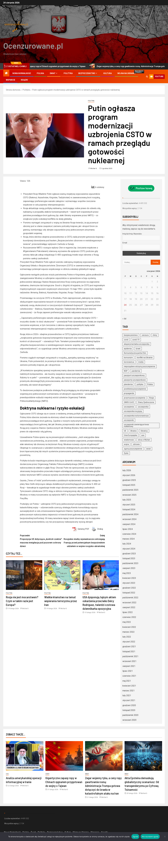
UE (125, 431)
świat (148, 449)
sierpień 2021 (128, 666)
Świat (52, 73)
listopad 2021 (128, 651)
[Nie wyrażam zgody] (164, 836)
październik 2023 (130, 563)
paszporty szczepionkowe (135, 380)
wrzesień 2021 (129, 661)
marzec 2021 (128, 690)
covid (126, 340)
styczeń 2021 (128, 700)
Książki (24, 80)
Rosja (151, 398)
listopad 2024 (128, 509)
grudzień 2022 (129, 588)
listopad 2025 (128, 485)
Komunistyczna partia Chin (135, 353)
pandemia (136, 371)
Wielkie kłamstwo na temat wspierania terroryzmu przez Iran (60, 601)
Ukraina (133, 431)
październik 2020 (130, 715)
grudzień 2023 (129, 553)
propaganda (129, 393)
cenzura (145, 335)
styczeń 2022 (128, 641)
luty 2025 (126, 499)
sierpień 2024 (128, 524)
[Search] (147, 76)
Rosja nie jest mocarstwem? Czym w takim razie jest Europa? (22, 601)
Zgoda (135, 836)
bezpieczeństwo (131, 335)
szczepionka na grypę (133, 411)
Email (124, 243)
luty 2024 (126, 543)
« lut (124, 318)
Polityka (68, 73)
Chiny (47, 774)
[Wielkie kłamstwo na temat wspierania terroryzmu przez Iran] (62, 575)
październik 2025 (130, 490)
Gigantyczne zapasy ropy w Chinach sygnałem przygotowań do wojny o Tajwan (63, 781)
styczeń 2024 (128, 548)
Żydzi (126, 453)
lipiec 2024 (127, 529)
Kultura (107, 73)
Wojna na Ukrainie (126, 73)
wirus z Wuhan (144, 440)
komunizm (128, 357)
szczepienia (129, 407)
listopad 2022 (128, 592)
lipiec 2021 (127, 671)
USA (7, 774)
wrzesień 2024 (129, 519)
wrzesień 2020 (129, 720)
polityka (140, 384)
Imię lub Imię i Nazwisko (132, 234)
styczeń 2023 (128, 583)
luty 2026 (126, 470)
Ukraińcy (144, 431)
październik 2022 (130, 597)
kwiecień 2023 (129, 578)
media (140, 362)
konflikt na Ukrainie (145, 357)
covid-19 (135, 340)
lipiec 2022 (127, 612)
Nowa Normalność (21, 73)
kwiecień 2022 (129, 627)
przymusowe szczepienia (134, 398)
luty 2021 (126, 695)
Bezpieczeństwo (86, 73)
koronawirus (129, 362)
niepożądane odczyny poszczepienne (139, 366)
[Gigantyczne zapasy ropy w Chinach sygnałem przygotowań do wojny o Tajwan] (64, 756)
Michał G (93, 168)
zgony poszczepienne (133, 449)
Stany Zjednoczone (146, 402)
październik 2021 (130, 656)
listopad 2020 (128, 710)
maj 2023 (126, 573)
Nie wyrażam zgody (150, 836)
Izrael (138, 349)
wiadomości (129, 440)
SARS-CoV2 (129, 402)
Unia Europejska (130, 435)
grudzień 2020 (129, 705)
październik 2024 (130, 514)
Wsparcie (10, 80)
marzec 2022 (128, 632)
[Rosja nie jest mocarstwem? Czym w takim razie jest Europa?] (24, 575)
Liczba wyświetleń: (130, 203)
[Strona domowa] (6, 73)
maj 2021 (126, 681)
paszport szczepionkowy (134, 375)
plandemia (128, 384)
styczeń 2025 (128, 504)
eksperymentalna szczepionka (136, 344)
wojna (126, 444)
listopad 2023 (128, 558)
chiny (155, 335)
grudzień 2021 (129, 646)
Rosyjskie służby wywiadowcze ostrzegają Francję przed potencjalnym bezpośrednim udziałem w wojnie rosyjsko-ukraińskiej (84, 541)
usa (142, 435)
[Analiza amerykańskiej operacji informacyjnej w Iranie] (24, 756)
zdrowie (136, 444)
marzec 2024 (128, 539)
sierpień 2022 (128, 607)
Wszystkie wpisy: (130, 208)
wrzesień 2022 (129, 602)
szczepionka (143, 407)
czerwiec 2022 (129, 617)
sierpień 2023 (128, 568)
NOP (126, 371)
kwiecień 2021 (129, 685)
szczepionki (129, 420)
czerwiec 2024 (129, 534)
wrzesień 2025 (129, 495)
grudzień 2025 (129, 480)
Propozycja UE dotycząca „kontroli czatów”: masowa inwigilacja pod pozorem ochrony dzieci (41, 541)
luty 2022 (126, 637)
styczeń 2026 (128, 475)
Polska (40, 73)
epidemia (128, 349)
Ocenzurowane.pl (33, 45)
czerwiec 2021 (129, 676)
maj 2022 (126, 622)
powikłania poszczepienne (135, 389)
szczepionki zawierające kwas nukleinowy (136, 425)
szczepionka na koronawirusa (136, 416)
